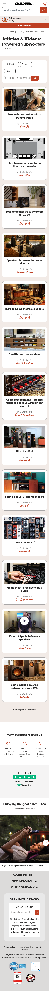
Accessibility (37, 947)
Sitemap (24, 950)
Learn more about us (23, 809)
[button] (45, 843)
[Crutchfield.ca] (25, 4)
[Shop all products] (4, 4)
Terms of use (24, 947)
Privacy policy (9, 947)
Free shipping (24, 25)
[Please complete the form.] (35, 78)
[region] (24, 843)
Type (24, 64)
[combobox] (24, 10)
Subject (10, 64)
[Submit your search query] (43, 10)
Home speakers (15, 32)
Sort (8, 71)
